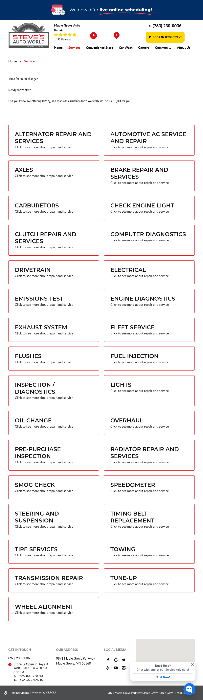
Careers (143, 48)
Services (74, 48)
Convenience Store (99, 48)
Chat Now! (163, 677)
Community (163, 48)
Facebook (108, 660)
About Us (183, 48)
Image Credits (21, 692)
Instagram (124, 668)
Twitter (124, 660)
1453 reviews (62, 39)
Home (58, 48)
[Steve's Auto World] (28, 35)
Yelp (108, 668)
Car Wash (126, 48)
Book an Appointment (167, 37)
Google (116, 660)
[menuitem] (58, 48)
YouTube (116, 668)
